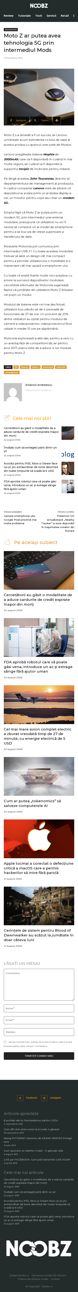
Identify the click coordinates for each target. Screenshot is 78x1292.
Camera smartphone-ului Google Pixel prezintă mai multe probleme (20, 519)
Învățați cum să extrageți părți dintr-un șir (30, 1191)
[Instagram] (44, 1098)
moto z (35, 367)
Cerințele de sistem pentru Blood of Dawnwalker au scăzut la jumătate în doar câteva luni (39, 935)
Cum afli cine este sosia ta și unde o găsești (31, 1129)
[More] (57, 120)
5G (16, 367)
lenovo (24, 367)
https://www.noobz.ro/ (38, 390)
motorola (48, 367)
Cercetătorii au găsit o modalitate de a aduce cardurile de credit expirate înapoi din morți (31, 431)
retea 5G (60, 367)
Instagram (55, 1098)
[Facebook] (20, 1098)
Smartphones (11, 29)
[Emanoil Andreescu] (13, 392)
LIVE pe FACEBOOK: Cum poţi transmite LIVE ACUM (37, 1159)
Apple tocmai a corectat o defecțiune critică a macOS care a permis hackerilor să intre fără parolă (38, 868)
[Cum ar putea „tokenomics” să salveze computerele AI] (39, 776)
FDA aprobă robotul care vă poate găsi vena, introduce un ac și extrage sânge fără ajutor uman (30, 485)
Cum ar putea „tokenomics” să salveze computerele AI (32, 803)
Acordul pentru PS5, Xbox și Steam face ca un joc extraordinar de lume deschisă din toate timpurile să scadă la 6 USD (31, 467)
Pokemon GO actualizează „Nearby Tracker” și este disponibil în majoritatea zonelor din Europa (57, 523)
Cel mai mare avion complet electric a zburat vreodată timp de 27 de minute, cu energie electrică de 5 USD (37, 736)
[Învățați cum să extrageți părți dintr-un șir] (68, 451)
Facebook (31, 1098)
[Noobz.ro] (39, 5)
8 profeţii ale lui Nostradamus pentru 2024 (31, 1120)
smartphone (11, 372)
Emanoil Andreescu (38, 385)
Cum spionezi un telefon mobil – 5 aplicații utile (33, 1150)
